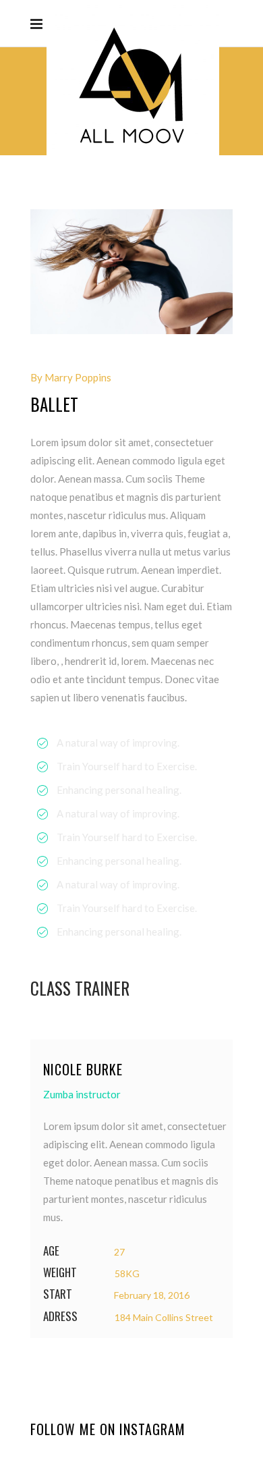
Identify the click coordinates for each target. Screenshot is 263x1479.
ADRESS (60, 1316)
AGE (51, 1251)
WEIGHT (60, 1273)
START (57, 1294)
